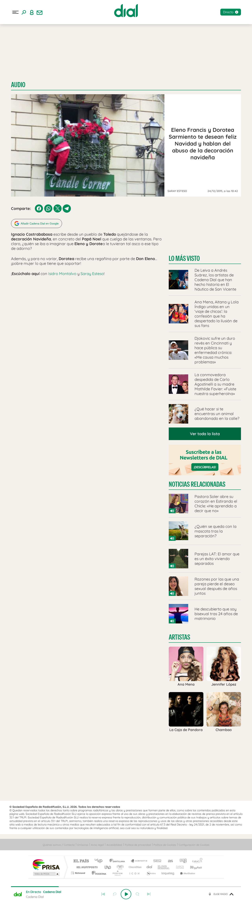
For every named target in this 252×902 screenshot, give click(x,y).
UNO (108, 867)
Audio (18, 84)
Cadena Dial (149, 867)
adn (181, 861)
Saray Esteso (92, 273)
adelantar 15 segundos (137, 894)
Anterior (103, 894)
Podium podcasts (117, 873)
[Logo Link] (126, 10)
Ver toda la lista (205, 433)
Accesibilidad (114, 844)
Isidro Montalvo (62, 273)
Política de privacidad (138, 844)
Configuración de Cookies (194, 844)
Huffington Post (86, 867)
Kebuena (192, 867)
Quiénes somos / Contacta (59, 844)
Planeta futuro (178, 867)
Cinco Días (134, 867)
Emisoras (82, 844)
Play (126, 894)
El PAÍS (81, 861)
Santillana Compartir (139, 861)
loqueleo (168, 873)
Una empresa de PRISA (46, 864)
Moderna (98, 873)
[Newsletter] (40, 12)
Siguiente (149, 894)
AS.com (168, 861)
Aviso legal (97, 844)
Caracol (196, 861)
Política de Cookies (165, 844)
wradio (119, 867)
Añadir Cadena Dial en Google (40, 223)
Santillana (118, 861)
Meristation (187, 873)
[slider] (126, 886)
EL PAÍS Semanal (164, 867)
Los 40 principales (100, 861)
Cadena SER (156, 861)
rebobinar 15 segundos (114, 894)
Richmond (78, 873)
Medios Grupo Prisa (46, 874)
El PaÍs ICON (134, 873)
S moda (150, 873)
